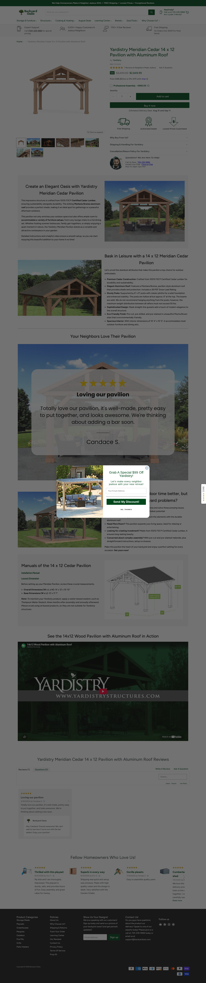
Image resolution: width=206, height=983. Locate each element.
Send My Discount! (126, 501)
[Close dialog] (146, 468)
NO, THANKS (126, 509)
